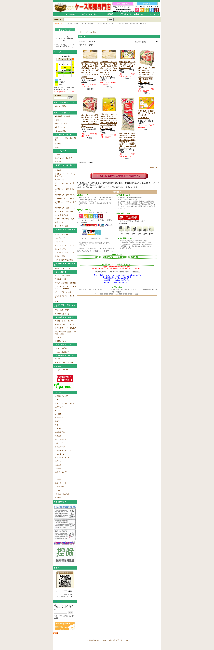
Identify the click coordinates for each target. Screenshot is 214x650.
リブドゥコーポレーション (64, 403)
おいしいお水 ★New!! (63, 275)
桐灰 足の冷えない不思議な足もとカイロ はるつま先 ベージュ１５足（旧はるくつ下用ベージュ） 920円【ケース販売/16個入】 (146, 74)
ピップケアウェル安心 (63, 458)
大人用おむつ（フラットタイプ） (65, 203)
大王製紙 (58, 479)
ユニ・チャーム (60, 483)
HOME (80, 32)
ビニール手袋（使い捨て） (64, 292)
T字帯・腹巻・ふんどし (63, 268)
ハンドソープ (60, 238)
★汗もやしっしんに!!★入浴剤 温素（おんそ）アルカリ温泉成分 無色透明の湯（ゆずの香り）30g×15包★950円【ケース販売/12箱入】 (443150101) (108, 120)
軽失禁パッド (60, 180)
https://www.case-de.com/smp (64, 595)
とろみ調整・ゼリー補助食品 (65, 328)
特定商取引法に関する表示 (119, 640)
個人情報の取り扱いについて (95, 640)
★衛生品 (58, 120)
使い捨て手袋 (123, 23)
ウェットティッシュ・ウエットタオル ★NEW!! (65, 287)
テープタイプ (113, 23)
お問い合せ (123, 14)
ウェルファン (60, 454)
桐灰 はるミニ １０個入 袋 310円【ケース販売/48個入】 (127, 64)
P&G (56, 476)
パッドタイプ (102, 23)
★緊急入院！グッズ (62, 124)
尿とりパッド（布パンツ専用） (64, 184)
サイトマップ (154, 14)
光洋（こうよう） (61, 472)
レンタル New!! (61, 370)
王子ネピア (59, 407)
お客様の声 (138, 14)
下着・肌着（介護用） (63, 310)
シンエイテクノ (60, 439)
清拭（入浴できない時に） (64, 260)
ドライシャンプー (61, 234)
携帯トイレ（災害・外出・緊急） (65, 139)
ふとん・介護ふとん (62, 348)
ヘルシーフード (60, 443)
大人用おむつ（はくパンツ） (65, 195)
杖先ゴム (58, 162)
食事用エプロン (60, 341)
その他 (57, 490)
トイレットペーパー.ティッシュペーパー (65, 175)
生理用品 (58, 170)
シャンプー (60, 242)
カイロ (58, 154)
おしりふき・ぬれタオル (64, 211)
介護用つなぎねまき (62, 314)
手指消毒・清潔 (60, 279)
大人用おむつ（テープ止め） (65, 198)
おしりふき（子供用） (63, 226)
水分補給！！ (92, 23)
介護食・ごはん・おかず (64, 321)
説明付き (82, 41)
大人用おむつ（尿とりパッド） (64, 190)
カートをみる (70, 14)
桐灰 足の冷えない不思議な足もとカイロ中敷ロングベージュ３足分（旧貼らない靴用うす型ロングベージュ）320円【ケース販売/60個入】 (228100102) (128, 139)
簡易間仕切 (59, 147)
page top (153, 167)
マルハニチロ (60, 486)
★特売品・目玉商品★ (62, 494)
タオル (57, 302)
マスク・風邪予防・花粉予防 (65, 283)
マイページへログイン (90, 14)
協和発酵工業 (60, 432)
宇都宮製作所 (60, 447)
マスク (84, 23)
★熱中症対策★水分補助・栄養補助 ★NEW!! (65, 333)
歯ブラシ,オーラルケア (64, 158)
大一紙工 (58, 414)
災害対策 (77, 23)
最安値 (70, 23)
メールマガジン (60, 601)
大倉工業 (58, 465)
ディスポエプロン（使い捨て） (64, 297)
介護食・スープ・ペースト (64, 324)
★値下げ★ (143, 23)
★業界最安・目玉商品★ (63, 116)
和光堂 (57, 421)
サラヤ (57, 425)
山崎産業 (58, 468)
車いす (57, 359)
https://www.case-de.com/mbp (64, 591)
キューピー (59, 418)
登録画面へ (136, 272)
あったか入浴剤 (60, 249)
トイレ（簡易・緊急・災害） (65, 219)
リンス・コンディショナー (64, 245)
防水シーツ (59, 222)
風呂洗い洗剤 (60, 256)
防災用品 (58, 144)
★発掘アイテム (60, 127)
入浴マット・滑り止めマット (65, 253)
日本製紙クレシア (61, 396)
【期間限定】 (134, 23)
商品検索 (57, 19)
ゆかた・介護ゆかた (62, 352)
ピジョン (58, 410)
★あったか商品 (60, 106)
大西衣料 (58, 429)
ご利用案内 (109, 14)
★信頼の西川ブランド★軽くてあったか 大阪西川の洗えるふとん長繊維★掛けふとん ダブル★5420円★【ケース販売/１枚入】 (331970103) (109, 68)
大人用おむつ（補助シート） (65, 208)
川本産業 (58, 436)
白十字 (57, 400)
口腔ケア (58, 337)
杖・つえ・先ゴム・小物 (64, 362)
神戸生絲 (58, 461)
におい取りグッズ (62, 215)
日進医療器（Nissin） (63, 450)
